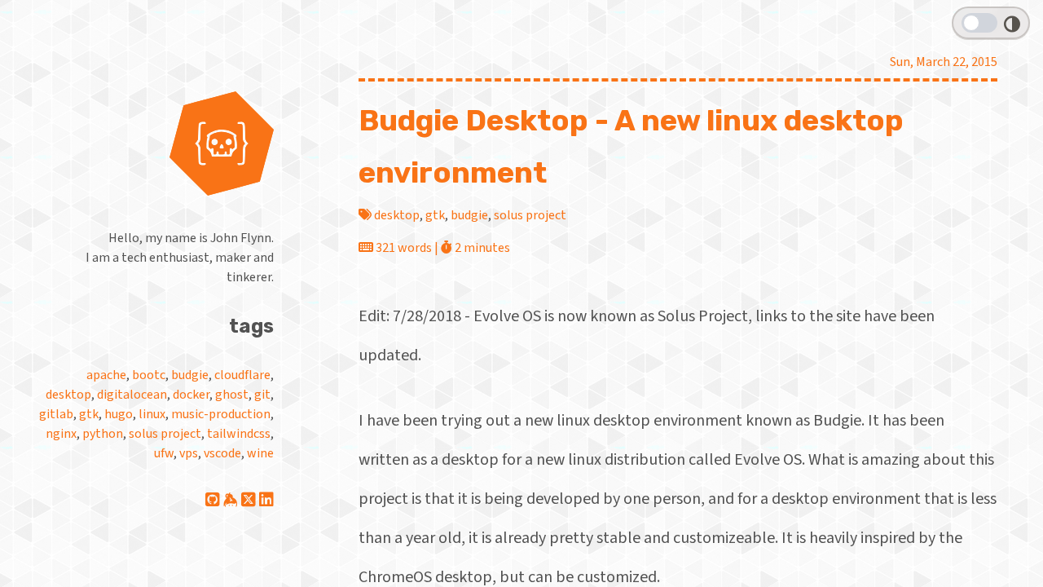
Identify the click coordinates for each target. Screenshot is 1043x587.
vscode (222, 453)
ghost (232, 395)
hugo (118, 414)
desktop (68, 395)
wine (260, 453)
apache (106, 375)
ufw (164, 453)
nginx (61, 434)
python (102, 434)
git (262, 395)
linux (152, 414)
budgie (190, 375)
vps (188, 453)
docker (191, 395)
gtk (89, 414)
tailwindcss (239, 434)
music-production (221, 414)
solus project (165, 434)
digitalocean (132, 395)
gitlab (56, 414)
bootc (148, 375)
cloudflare (242, 375)
